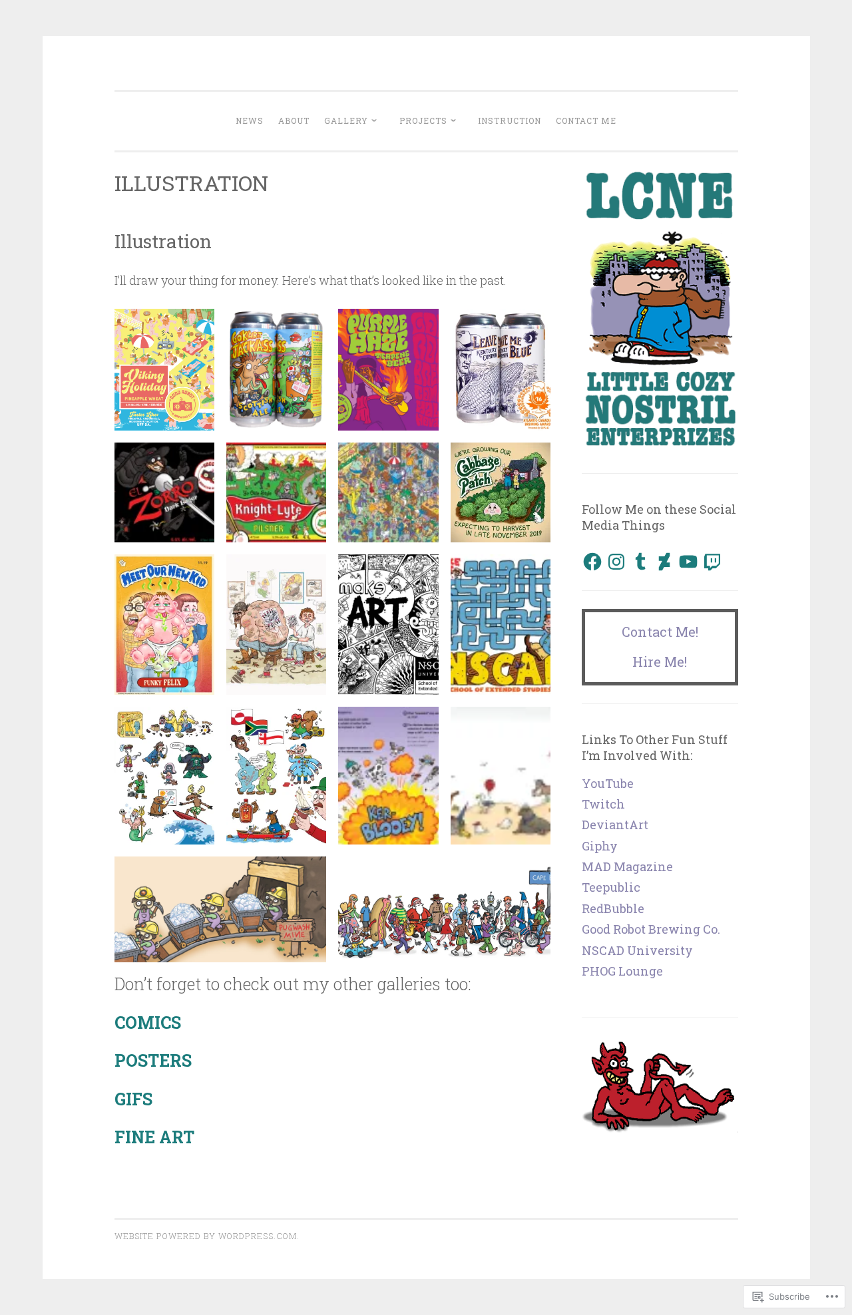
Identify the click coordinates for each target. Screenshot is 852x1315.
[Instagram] (616, 561)
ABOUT (294, 120)
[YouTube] (688, 561)
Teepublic (611, 887)
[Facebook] (592, 561)
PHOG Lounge (622, 971)
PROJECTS (423, 120)
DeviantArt (615, 825)
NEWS (250, 120)
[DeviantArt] (664, 561)
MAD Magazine (627, 866)
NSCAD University (637, 950)
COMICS (147, 1022)
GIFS (133, 1099)
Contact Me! (660, 631)
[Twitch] (712, 561)
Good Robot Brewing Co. (651, 929)
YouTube (608, 783)
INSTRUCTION (509, 120)
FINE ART (154, 1137)
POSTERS (153, 1060)
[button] (164, 370)
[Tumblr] (640, 561)
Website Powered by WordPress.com (205, 1235)
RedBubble (613, 908)
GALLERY (346, 120)
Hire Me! (659, 661)
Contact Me (586, 120)
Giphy (600, 846)
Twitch (603, 804)
